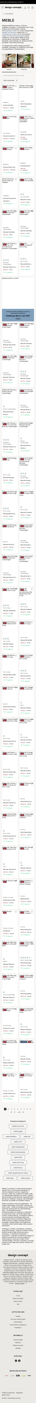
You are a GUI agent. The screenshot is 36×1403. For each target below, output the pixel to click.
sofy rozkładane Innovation (15, 33)
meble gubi (10, 1178)
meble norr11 (18, 1142)
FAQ (18, 1304)
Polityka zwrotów (18, 1345)
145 (19, 1112)
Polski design (18, 1322)
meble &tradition (11, 1136)
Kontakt (18, 1316)
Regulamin (19, 1393)
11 (14, 1112)
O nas (18, 1295)
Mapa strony (6, 1395)
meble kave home (18, 1126)
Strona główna (9, 13)
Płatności (18, 1342)
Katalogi (18, 1348)
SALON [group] (9, 69)
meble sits (27, 1136)
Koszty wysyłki (18, 1340)
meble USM (18, 1157)
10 (11, 1112)
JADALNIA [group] (24, 69)
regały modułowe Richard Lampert (13, 36)
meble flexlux (18, 1168)
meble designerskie (18, 1147)
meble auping (25, 1178)
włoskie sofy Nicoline (9, 32)
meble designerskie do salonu (18, 1173)
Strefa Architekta (18, 1298)
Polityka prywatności (8, 1393)
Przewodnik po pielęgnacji (18, 1325)
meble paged (18, 1131)
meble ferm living (18, 1162)
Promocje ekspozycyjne (18, 1319)
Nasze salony (18, 1301)
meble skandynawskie (18, 1152)
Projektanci (18, 1327)
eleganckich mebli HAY (12, 30)
